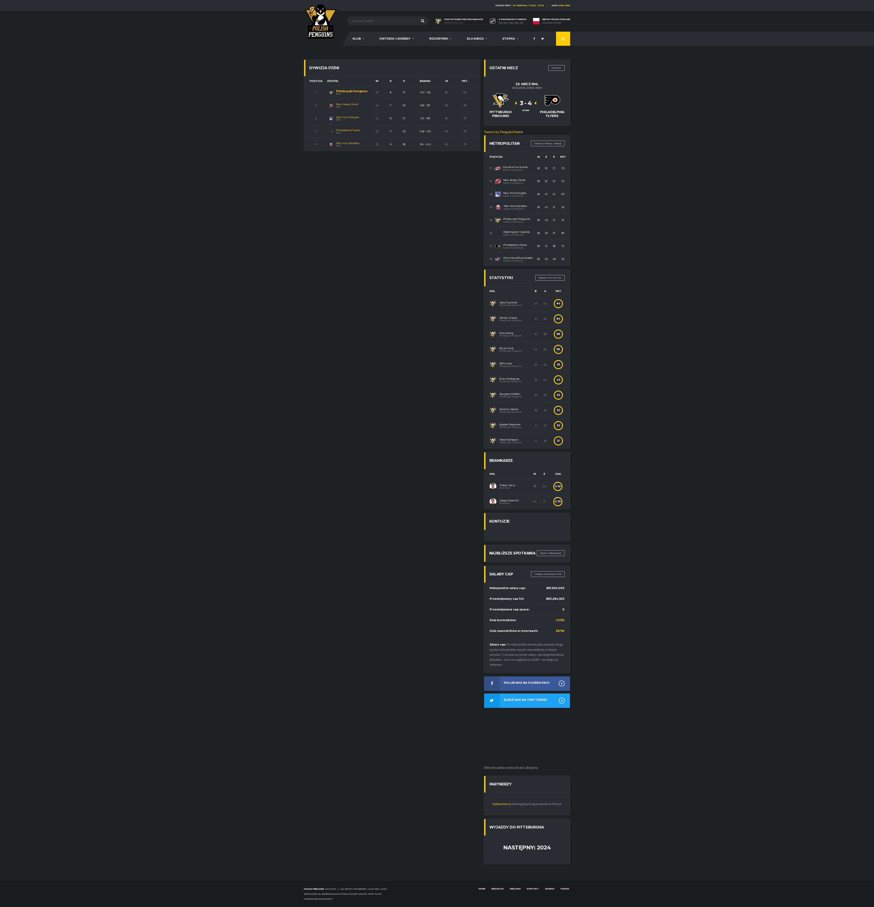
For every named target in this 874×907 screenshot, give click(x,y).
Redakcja (497, 888)
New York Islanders (347, 143)
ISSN (561, 5)
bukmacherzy (502, 804)
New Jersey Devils (347, 104)
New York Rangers (347, 117)
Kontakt (533, 888)
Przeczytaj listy (453, 23)
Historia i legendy (394, 38)
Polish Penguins (314, 889)
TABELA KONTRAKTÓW (547, 574)
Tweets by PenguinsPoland (503, 132)
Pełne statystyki (550, 278)
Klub (357, 38)
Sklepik (549, 888)
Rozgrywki (438, 38)
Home (481, 888)
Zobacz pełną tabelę (547, 143)
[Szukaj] (423, 20)
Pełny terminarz (550, 553)
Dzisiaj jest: (519, 5)
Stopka (508, 38)
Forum (565, 888)
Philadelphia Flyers (348, 130)
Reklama (515, 888)
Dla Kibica (475, 38)
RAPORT (556, 68)
